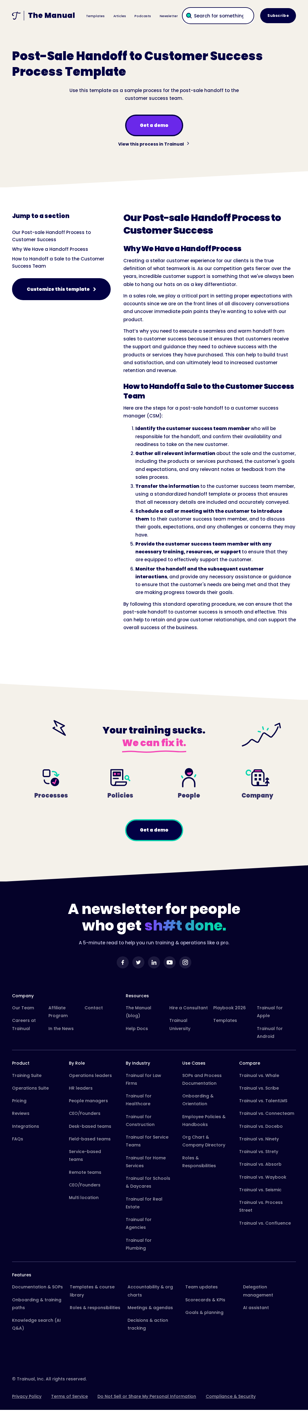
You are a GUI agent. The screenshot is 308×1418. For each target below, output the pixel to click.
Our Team (23, 1008)
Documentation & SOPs (37, 1287)
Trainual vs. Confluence (265, 1223)
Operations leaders (90, 1075)
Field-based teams (90, 1139)
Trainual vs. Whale (259, 1075)
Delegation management (258, 1291)
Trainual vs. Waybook (262, 1177)
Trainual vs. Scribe (259, 1088)
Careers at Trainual (24, 1024)
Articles (119, 16)
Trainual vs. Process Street (261, 1206)
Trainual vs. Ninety (259, 1139)
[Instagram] (185, 962)
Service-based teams (85, 1155)
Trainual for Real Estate (144, 1203)
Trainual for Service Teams (147, 1141)
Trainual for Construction (140, 1120)
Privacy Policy (27, 1396)
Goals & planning (204, 1312)
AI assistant (256, 1308)
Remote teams (85, 1172)
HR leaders (81, 1088)
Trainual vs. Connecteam (266, 1113)
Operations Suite (30, 1088)
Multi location (84, 1198)
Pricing (19, 1101)
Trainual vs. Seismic (260, 1190)
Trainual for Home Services (146, 1162)
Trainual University (179, 1024)
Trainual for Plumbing (139, 1244)
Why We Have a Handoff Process (50, 249)
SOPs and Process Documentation (202, 1079)
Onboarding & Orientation (198, 1100)
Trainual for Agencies (139, 1223)
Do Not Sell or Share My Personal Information (146, 1396)
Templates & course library (92, 1291)
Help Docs (137, 1029)
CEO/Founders (84, 1113)
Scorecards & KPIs (205, 1300)
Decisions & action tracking (148, 1324)
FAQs (17, 1139)
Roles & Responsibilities (199, 1162)
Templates (95, 16)
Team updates (201, 1287)
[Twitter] (138, 962)
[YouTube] (170, 962)
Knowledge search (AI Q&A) (36, 1324)
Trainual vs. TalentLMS (263, 1101)
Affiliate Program (58, 1012)
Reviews (20, 1113)
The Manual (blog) (138, 1012)
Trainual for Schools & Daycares (148, 1182)
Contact (94, 1008)
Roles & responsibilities (95, 1308)
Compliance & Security (231, 1396)
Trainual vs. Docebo (261, 1126)
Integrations (25, 1126)
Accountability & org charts (150, 1291)
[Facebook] (123, 962)
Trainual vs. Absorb (260, 1164)
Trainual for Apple (270, 1012)
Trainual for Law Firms (143, 1079)
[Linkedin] (154, 962)
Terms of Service (69, 1396)
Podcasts (142, 16)
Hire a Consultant (188, 1008)
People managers (88, 1101)
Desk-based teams (90, 1126)
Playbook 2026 (229, 1008)
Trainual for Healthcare (139, 1100)
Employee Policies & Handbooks (204, 1120)
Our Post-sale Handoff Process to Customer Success (51, 236)
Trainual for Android (270, 1032)
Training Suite (27, 1075)
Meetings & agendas (150, 1308)
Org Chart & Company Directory (203, 1141)
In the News (61, 1029)
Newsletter (169, 16)
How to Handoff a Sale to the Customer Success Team (58, 262)
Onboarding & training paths (36, 1304)
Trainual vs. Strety (258, 1152)
